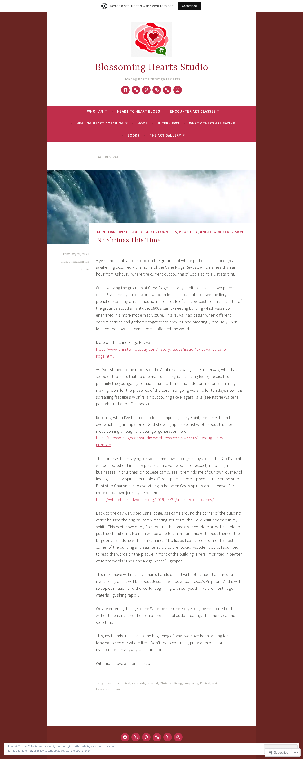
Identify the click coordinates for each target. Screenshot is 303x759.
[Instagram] (177, 89)
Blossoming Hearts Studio (151, 67)
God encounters (160, 232)
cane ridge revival (145, 683)
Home (143, 123)
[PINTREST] (146, 737)
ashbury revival (118, 683)
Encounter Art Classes (193, 111)
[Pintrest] (146, 89)
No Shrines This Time (129, 240)
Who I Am (95, 111)
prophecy (188, 232)
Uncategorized (215, 232)
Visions (238, 232)
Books (133, 135)
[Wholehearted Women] (156, 89)
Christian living (113, 232)
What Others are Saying (212, 123)
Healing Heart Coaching (100, 123)
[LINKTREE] (135, 737)
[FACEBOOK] (125, 737)
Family (136, 232)
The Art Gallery (165, 135)
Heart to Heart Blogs (138, 111)
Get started (189, 6)
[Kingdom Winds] (167, 89)
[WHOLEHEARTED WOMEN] (157, 737)
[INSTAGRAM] (178, 737)
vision (216, 683)
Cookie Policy (83, 750)
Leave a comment (109, 689)
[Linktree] (136, 89)
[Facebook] (125, 89)
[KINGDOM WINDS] (167, 737)
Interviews (168, 123)
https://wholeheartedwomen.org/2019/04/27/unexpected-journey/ (155, 499)
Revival (205, 683)
